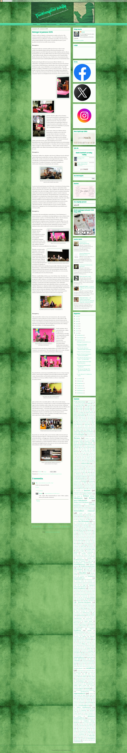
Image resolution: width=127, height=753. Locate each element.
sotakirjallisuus (80, 681)
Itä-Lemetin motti (85, 524)
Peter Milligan (82, 643)
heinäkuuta (80, 383)
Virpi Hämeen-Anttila (81, 732)
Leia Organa (87, 591)
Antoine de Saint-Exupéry (89, 427)
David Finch (90, 461)
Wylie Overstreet (83, 735)
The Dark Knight (89, 702)
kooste (75, 576)
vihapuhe (88, 728)
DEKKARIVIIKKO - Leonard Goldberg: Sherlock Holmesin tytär (86, 288)
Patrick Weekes (82, 639)
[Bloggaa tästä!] (52, 471)
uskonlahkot (76, 721)
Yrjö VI (77, 738)
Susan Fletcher (86, 695)
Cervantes (81, 453)
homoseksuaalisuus (78, 514)
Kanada (75, 553)
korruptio (82, 576)
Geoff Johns (80, 487)
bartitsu (91, 436)
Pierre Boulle (84, 645)
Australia (81, 436)
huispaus (93, 514)
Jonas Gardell (86, 543)
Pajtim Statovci (89, 635)
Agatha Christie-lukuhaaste (80, 414)
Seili (86, 673)
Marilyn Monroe (78, 605)
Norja (79, 627)
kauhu (93, 556)
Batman (77, 438)
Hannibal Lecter (91, 492)
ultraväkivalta (90, 718)
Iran (75, 519)
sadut (85, 663)
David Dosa (84, 461)
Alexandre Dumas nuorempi (80, 418)
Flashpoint (91, 482)
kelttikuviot (79, 558)
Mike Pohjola (81, 614)
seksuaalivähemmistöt (86, 675)
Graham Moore (88, 487)
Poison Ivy (82, 648)
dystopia (82, 468)
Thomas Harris (86, 704)
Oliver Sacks (90, 632)
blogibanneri (87, 441)
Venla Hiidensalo (77, 726)
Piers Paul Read (79, 646)
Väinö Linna (90, 732)
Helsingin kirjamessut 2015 (84, 342)
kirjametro (86, 567)
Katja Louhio (87, 556)
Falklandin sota (77, 481)
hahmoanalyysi (77, 492)
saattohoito (80, 663)
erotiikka (76, 478)
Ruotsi (75, 663)
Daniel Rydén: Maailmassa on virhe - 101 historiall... (84, 358)
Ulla (36, 483)
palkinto (84, 636)
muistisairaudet (89, 618)
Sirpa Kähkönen (90, 678)
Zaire (84, 740)
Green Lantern (83, 488)
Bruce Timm (86, 448)
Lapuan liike (91, 586)
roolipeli (84, 660)
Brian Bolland (83, 447)
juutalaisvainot (90, 550)
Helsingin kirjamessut (43, 474)
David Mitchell (77, 463)
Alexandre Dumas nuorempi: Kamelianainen (84, 362)
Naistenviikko (77, 622)
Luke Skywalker (83, 597)
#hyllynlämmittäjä (79, 402)
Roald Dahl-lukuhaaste (80, 659)
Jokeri (80, 543)
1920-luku (87, 406)
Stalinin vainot (77, 682)
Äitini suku (92, 740)
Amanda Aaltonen (77, 420)
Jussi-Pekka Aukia (90, 549)
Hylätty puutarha (89, 516)
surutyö (91, 693)
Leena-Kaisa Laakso (79, 591)
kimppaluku (83, 561)
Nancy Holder (84, 622)
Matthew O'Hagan (77, 609)
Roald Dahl (90, 657)
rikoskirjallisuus (79, 657)
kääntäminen (90, 583)
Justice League (80, 550)
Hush (76, 516)
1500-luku (82, 403)
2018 (77, 326)
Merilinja (90, 611)
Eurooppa (91, 478)
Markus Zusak (81, 606)
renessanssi (91, 655)
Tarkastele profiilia (79, 40)
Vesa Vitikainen (86, 726)
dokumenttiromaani (83, 465)
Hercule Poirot (83, 507)
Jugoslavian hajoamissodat (79, 547)
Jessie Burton (89, 533)
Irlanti (88, 519)
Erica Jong (91, 476)
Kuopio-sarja (92, 582)
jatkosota (90, 530)
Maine (75, 603)
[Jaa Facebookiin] (54, 471)
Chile (90, 454)
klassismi (82, 574)
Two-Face (76, 714)
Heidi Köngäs (77, 496)
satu (94, 670)
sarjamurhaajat (80, 670)
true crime (76, 710)
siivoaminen (77, 678)
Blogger (73, 750)
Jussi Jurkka (80, 549)
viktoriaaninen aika (86, 729)
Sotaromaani (90, 681)
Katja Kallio (81, 556)
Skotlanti (76, 679)
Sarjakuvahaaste (78, 668)
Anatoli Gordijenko (91, 420)
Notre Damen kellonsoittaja (88, 627)
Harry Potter (88, 494)
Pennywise (89, 641)
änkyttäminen (78, 741)
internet (81, 517)
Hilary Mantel (84, 508)
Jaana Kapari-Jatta (87, 527)
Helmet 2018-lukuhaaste (81, 502)
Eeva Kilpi (82, 470)
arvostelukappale (79, 434)
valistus (84, 724)
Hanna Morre (84, 492)
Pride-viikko (90, 649)
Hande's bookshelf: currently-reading (84, 154)
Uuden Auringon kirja (86, 722)
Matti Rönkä (85, 609)
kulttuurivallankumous (78, 582)
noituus (75, 627)
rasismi (75, 655)
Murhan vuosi (83, 619)
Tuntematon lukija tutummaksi (48, 24)
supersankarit (79, 693)
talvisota (88, 699)
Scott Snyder (77, 673)
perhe (94, 641)
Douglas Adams (85, 466)
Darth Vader (77, 461)
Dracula (91, 466)
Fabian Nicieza (85, 479)
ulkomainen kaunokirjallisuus (84, 717)
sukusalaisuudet (89, 684)
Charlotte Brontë (77, 454)
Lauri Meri (91, 588)
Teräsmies (82, 702)
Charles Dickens (89, 453)
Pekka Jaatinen (82, 641)
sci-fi (83, 672)
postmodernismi (77, 649)
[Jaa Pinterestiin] (55, 471)
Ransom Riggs (90, 654)
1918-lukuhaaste (78, 406)
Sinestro (83, 678)
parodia (89, 638)
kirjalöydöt (79, 567)
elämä (94, 472)
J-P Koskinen (77, 526)
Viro (75, 732)
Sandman (81, 664)
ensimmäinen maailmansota (81, 476)
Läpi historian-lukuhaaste (82, 602)
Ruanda (88, 660)
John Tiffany (88, 542)
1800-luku (81, 405)
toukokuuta (80, 388)
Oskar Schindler (79, 635)
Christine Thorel (80, 456)
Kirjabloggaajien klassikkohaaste (83, 562)
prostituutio (76, 651)
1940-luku (80, 408)
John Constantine (86, 539)
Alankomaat (83, 417)
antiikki (80, 427)
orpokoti (86, 633)
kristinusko (90, 581)
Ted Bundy (88, 701)
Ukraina (79, 716)
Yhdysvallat (92, 735)
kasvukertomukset (77, 555)
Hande (40, 493)
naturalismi (76, 624)
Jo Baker (89, 534)
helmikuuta (80, 393)
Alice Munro (90, 418)
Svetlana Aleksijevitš (79, 698)
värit (75, 734)
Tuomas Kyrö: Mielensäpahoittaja (84, 242)
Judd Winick (84, 546)
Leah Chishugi (92, 590)
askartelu (89, 434)
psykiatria (84, 651)
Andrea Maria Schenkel (78, 422)
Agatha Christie (89, 412)
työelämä (81, 714)
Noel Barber (90, 625)
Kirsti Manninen (88, 571)
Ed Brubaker (87, 468)
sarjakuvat (90, 668)
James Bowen (82, 528)
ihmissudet (76, 517)
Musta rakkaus (90, 619)
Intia (86, 517)
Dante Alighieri (82, 460)
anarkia (83, 420)
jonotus (91, 543)
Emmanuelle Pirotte (83, 475)
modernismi (78, 617)
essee (86, 478)
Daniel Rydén (88, 459)
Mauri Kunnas (92, 609)
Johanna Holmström (82, 537)
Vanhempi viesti (65, 526)
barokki (86, 436)
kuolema (86, 582)
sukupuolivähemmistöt (78, 684)
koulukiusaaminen (78, 579)
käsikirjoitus (84, 583)
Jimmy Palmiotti (82, 534)
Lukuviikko (85, 600)
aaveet (79, 411)
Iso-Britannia (83, 521)
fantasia (83, 481)
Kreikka (85, 579)
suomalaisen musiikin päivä (87, 686)
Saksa (75, 664)
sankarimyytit (88, 664)
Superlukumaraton (85, 691)
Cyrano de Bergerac (85, 457)
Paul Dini (88, 639)
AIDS (90, 414)
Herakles (77, 507)
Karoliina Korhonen (87, 553)
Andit (92, 421)
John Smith (80, 542)
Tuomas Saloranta (78, 713)
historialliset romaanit (84, 511)
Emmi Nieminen (91, 475)
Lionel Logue (92, 594)
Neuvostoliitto (83, 625)
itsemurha (90, 523)
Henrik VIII (92, 505)
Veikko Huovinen (89, 725)
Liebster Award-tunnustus (83, 351)
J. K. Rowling (85, 526)
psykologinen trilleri (78, 652)
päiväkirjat (86, 652)
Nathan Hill (91, 622)
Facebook (91, 479)
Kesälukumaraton (79, 559)
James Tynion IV (89, 528)
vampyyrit (90, 724)
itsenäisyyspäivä (77, 524)
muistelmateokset (78, 618)
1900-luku (90, 405)
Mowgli (91, 617)
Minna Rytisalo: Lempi (85, 276)
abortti (84, 411)
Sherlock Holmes (81, 676)
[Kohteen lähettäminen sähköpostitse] (50, 471)
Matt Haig (83, 608)
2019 (77, 323)
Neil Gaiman (90, 624)
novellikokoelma (78, 628)
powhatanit (84, 649)
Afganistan (76, 412)
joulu (83, 545)
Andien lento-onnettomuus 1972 (82, 421)
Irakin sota (91, 517)
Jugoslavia (91, 546)
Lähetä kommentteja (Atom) (52, 532)
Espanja (81, 478)
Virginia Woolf (90, 731)
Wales (88, 734)
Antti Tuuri (92, 428)
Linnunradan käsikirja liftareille (81, 594)
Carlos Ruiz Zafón (86, 451)
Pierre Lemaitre (92, 645)
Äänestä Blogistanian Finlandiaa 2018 (84, 254)
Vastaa (37, 487)
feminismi (91, 481)
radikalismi (77, 654)
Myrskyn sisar (80, 157)
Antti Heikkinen (78, 428)
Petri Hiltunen (90, 643)
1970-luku (80, 409)
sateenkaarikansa (88, 670)
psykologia (90, 651)
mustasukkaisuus (77, 621)
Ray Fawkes (80, 655)
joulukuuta (80, 335)
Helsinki (86, 505)
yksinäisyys (78, 737)
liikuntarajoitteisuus (91, 593)
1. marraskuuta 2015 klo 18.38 (45, 483)
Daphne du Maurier (91, 460)
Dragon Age (76, 468)
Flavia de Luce (78, 484)
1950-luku (87, 408)
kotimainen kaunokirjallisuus (84, 577)
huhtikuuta (80, 390)
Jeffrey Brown (88, 531)
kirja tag (90, 561)
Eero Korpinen (88, 469)
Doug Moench (77, 466)
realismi (86, 655)
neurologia (76, 625)
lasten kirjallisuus (79, 588)
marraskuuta (80, 337)
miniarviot (88, 614)
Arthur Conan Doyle (79, 433)
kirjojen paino (89, 569)
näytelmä (89, 630)
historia (91, 508)
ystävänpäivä (83, 738)
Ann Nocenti (87, 422)
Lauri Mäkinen (77, 590)
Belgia (81, 440)
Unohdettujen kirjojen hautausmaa (81, 719)
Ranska (83, 654)
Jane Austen (83, 530)
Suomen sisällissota (79, 688)
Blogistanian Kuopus (89, 444)
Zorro (87, 740)
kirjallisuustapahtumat (56, 474)
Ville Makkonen (82, 731)
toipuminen (76, 708)
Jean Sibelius (81, 531)
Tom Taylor (90, 708)
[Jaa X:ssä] (53, 471)
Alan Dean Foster (89, 415)
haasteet (87, 490)
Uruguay (91, 719)
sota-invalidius (92, 679)
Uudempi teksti (36, 526)
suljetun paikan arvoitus (80, 685)
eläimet (89, 472)
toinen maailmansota (84, 707)
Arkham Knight (77, 431)
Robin (91, 658)
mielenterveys (86, 612)
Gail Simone (81, 485)
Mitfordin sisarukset (91, 615)
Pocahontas (86, 646)
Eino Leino (90, 470)
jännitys (76, 552)
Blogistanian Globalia (78, 444)
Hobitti (80, 513)
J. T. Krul (93, 526)
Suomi (87, 688)
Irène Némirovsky (81, 519)
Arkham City (89, 430)
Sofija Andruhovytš (83, 679)
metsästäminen (77, 612)
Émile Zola (86, 473)
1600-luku (87, 403)
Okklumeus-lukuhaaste (80, 632)
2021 (77, 319)
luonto (91, 600)
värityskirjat (81, 734)
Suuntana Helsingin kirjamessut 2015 (82, 345)
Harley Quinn (78, 494)
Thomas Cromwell (78, 704)
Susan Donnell (77, 695)
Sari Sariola (90, 666)
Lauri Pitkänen (84, 590)
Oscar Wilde (92, 633)
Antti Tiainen (86, 428)
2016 (77, 330)
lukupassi (79, 600)
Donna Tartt (90, 465)
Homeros (89, 513)
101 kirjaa (90, 402)
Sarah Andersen (83, 666)
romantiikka (77, 660)
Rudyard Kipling (84, 661)
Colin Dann (76, 457)
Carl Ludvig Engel (85, 450)
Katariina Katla (87, 555)
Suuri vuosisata (83, 696)
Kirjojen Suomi (77, 570)
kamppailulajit (90, 552)
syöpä (92, 698)
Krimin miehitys (91, 579)
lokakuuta (80, 340)
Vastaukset (40, 490)
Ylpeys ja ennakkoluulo (90, 737)
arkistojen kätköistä (88, 431)
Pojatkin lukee (90, 648)
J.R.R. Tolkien (78, 527)
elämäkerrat (78, 473)
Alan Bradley (81, 415)
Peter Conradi (86, 642)
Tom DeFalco (83, 708)
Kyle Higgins (77, 583)
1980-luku (87, 409)
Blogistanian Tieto (78, 445)
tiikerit (93, 705)
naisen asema (88, 621)
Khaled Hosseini (91, 559)
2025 (77, 316)
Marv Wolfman (88, 606)
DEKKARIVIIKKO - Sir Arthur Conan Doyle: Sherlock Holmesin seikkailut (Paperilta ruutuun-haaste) (86, 300)
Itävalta (92, 524)
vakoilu (79, 724)
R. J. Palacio (92, 652)
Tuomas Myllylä (90, 711)
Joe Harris (88, 536)
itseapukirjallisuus (80, 523)
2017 (77, 328)
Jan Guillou (76, 530)
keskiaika (89, 558)
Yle (83, 737)
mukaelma (76, 619)
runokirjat (91, 661)
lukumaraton (91, 599)
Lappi (84, 585)
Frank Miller (87, 484)
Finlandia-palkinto (77, 482)
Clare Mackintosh (89, 456)
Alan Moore (76, 417)
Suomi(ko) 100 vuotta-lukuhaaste (86, 690)
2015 (77, 333)
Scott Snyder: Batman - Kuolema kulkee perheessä (84, 348)
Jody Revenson (80, 536)
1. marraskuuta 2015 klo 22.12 (51, 493)
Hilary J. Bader (77, 508)
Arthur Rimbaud (89, 433)
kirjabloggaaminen (79, 564)
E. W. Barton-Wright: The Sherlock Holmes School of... (83, 370)
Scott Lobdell (90, 672)
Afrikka (82, 412)
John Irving (80, 540)
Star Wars (84, 682)
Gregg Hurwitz (92, 488)
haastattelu (78, 490)
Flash (85, 482)
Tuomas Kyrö (82, 711)
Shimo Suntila (92, 676)
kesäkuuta (80, 385)
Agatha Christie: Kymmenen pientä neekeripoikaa (84, 354)
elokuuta (79, 381)
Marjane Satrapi (87, 605)
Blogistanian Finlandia (86, 443)
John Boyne (77, 539)
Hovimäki (86, 515)
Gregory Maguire (80, 165)
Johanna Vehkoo (91, 537)
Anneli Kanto (87, 424)
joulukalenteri (90, 545)
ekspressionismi (77, 472)
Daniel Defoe (81, 459)
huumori (82, 516)
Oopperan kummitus (78, 633)
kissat (75, 573)
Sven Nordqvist (91, 696)
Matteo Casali (90, 608)
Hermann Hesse (90, 507)
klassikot (82, 573)
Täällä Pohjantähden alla (90, 714)
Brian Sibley (78, 448)
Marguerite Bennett (91, 603)
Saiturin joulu (91, 663)
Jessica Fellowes (81, 533)
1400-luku (76, 403)
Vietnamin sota (81, 728)
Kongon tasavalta (89, 574)
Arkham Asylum (80, 430)
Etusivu (35, 24)
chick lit (84, 454)
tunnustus (83, 710)
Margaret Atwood (81, 603)
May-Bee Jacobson (80, 611)
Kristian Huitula (80, 581)
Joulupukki (76, 546)
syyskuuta (80, 378)
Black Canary (87, 440)
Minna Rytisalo (81, 615)
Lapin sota (76, 585)
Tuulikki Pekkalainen (88, 713)
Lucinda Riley (80, 158)
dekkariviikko (85, 463)
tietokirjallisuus (84, 705)
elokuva (84, 472)
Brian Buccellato (91, 447)
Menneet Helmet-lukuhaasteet (68, 24)
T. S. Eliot (76, 699)
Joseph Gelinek (77, 545)
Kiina (77, 561)
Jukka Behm (88, 547)
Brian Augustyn (87, 445)
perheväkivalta (78, 642)
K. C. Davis (83, 552)
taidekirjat (83, 699)
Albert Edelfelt (90, 417)
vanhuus (75, 725)
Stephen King (90, 682)
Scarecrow (77, 672)
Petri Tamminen (77, 645)
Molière (85, 617)
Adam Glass (90, 411)
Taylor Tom (81, 701)
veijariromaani (82, 725)
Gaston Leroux (88, 485)
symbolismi (87, 698)
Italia (94, 521)
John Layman (87, 540)
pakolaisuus (76, 636)
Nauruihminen (83, 624)
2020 (77, 321)
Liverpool (78, 595)
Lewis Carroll (82, 593)
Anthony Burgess (84, 425)
